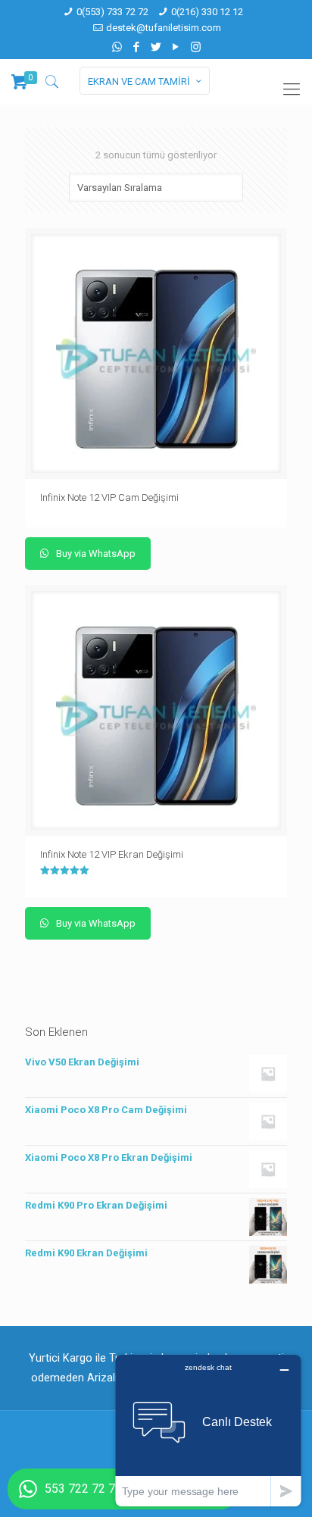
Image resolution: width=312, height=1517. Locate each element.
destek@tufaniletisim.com (163, 27)
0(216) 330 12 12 (207, 11)
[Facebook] (137, 47)
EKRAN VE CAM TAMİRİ (139, 81)
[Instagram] (196, 47)
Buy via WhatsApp (95, 553)
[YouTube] (176, 47)
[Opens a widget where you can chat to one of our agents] (208, 1430)
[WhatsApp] (117, 47)
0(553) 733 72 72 (112, 11)
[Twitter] (156, 47)
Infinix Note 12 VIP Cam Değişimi (109, 497)
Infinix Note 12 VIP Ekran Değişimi (111, 854)
